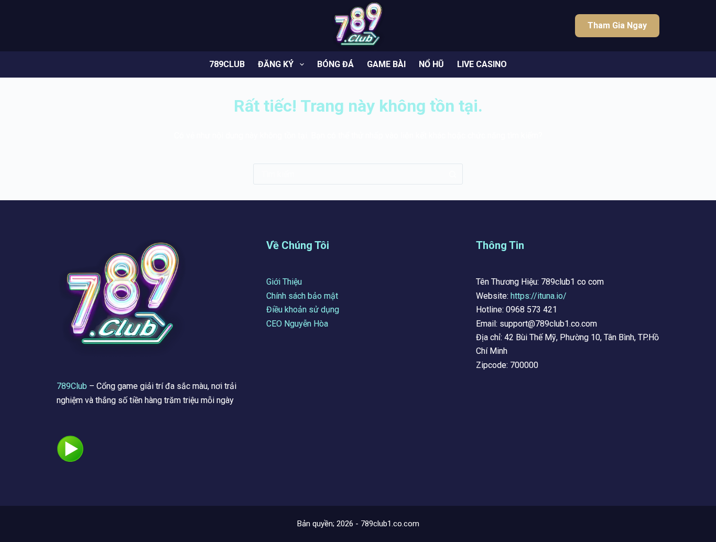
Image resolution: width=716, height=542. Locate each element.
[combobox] (348, 174)
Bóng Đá (335, 64)
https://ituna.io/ (539, 296)
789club (227, 64)
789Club (72, 386)
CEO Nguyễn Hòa (297, 324)
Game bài (386, 64)
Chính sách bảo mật (302, 296)
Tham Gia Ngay (617, 25)
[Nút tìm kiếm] (452, 174)
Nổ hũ (431, 64)
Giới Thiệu (284, 282)
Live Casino (482, 64)
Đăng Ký (276, 64)
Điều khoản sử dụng (302, 310)
